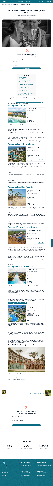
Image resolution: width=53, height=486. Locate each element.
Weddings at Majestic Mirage (23, 91)
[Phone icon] (47, 1)
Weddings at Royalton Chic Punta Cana (22, 227)
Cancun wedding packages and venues (25, 465)
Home (3, 4)
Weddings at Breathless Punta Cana (24, 83)
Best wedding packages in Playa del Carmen (42, 472)
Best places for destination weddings (41, 475)
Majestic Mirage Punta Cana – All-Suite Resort (27, 93)
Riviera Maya (30, 110)
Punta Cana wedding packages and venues (26, 466)
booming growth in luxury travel (21, 98)
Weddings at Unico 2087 (22, 77)
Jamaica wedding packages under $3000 (25, 472)
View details (41, 121)
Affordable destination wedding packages (25, 475)
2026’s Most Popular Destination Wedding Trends (37, 393)
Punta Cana (30, 193)
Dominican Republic (35, 193)
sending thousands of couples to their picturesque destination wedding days (29, 102)
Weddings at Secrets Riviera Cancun (24, 80)
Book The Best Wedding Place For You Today (25, 94)
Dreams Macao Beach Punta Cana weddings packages (44, 465)
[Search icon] (48, 1)
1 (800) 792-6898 (5, 472)
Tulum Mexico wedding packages (24, 468)
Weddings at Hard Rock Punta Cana (21, 267)
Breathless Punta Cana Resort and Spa (26, 84)
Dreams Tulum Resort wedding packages (42, 466)
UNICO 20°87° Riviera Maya (24, 78)
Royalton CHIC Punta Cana (24, 87)
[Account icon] (50, 1)
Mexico (33, 110)
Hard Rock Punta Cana (23, 90)
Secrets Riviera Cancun (23, 81)
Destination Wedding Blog (8, 4)
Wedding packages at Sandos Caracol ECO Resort (43, 468)
